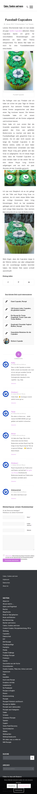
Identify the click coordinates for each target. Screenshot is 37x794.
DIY (4, 639)
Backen (5, 609)
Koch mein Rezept (9, 680)
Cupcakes (6, 634)
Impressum (6, 579)
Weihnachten (7, 734)
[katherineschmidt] (15, 7)
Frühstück (6, 658)
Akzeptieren (11, 786)
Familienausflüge (8, 644)
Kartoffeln (6, 677)
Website (29, 530)
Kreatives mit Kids (9, 682)
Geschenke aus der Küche (11, 663)
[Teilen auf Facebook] (8, 282)
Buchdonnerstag (8, 620)
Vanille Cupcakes (15, 31)
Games (5, 661)
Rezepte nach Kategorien (11, 709)
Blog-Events (7, 612)
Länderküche (7, 685)
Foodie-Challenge (8, 653)
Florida (5, 650)
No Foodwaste (7, 688)
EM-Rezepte (7, 642)
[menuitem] (26, 7)
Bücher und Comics (9, 623)
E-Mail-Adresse (29, 524)
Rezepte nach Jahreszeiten (11, 707)
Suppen (5, 723)
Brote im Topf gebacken (10, 615)
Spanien (5, 720)
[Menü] (31, 7)
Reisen (5, 693)
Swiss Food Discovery (10, 726)
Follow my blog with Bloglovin (12, 777)
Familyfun (6, 647)
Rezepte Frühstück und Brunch (13, 701)
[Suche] (26, 7)
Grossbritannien (8, 666)
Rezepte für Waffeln (9, 704)
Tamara (31, 24)
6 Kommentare (20, 24)
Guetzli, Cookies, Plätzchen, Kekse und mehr (17, 669)
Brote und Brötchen (9, 617)
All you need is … (8, 604)
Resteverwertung (8, 696)
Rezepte (5, 699)
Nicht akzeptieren (24, 786)
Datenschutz (9, 555)
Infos (4, 674)
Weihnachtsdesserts (9, 737)
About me (5, 586)
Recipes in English (9, 690)
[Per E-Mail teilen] (29, 282)
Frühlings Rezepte (9, 655)
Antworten (13, 383)
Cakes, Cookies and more (10, 576)
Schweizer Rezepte (9, 718)
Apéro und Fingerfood (10, 606)
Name (29, 517)
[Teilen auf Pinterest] (18, 282)
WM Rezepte (7, 742)
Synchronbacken (8, 728)
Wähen (5, 731)
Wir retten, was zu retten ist (11, 739)
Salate (5, 712)
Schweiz (5, 715)
